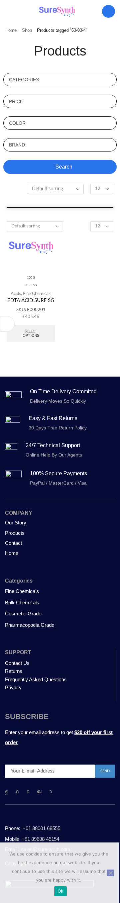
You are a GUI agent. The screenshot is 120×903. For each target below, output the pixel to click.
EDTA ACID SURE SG (30, 300)
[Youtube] (39, 791)
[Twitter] (17, 791)
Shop (27, 30)
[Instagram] (28, 791)
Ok (61, 891)
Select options (31, 333)
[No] (110, 873)
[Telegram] (50, 791)
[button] (8, 11)
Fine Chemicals (37, 294)
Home (11, 30)
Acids (16, 294)
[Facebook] (6, 791)
